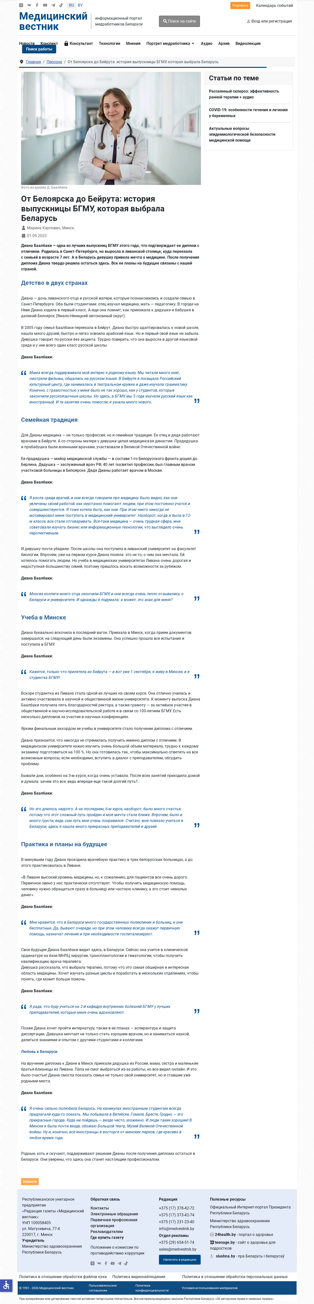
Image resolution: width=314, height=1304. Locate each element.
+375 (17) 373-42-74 (176, 1215)
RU (71, 5)
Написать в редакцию (179, 1259)
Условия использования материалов (209, 1288)
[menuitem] (78, 43)
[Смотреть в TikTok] (61, 5)
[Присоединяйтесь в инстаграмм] (21, 5)
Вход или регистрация (271, 21)
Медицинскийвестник (53, 21)
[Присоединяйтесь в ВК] (29, 5)
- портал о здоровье (244, 1234)
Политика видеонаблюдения (138, 1276)
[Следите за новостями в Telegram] (53, 5)
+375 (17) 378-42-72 (176, 1208)
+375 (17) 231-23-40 (176, 1221)
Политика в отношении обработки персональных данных (235, 1276)
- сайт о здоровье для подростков (242, 1245)
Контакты (100, 1208)
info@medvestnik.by (176, 1228)
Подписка (240, 5)
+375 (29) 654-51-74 (176, 1242)
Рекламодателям (107, 1231)
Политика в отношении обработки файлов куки (63, 1276)
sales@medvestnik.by (177, 1249)
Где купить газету (107, 1237)
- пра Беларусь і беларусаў (250, 1256)
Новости (30, 1181)
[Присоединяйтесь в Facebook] (37, 5)
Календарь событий (274, 5)
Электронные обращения (114, 1214)
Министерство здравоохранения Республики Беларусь (240, 1224)
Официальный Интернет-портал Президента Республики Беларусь (250, 1210)
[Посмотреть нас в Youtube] (45, 5)
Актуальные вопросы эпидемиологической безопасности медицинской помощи (242, 134)
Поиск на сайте (181, 21)
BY (80, 5)
